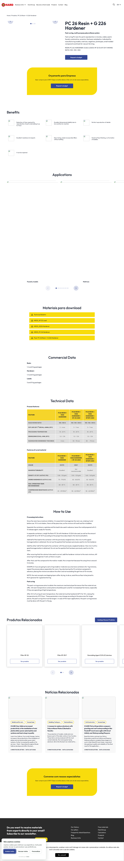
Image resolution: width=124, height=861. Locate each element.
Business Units (19, 5)
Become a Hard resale (43, 5)
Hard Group (31, 5)
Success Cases (30, 722)
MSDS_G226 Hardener (42, 326)
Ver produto (25, 661)
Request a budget (76, 57)
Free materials (103, 827)
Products (54, 5)
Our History (75, 827)
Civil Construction (90, 722)
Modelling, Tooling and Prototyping (55, 722)
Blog (66, 5)
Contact (60, 5)
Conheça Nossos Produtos (106, 620)
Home (8, 15)
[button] (55, 21)
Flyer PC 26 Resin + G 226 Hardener (46, 338)
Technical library (68, 722)
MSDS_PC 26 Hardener (42, 332)
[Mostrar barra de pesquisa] (114, 4)
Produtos (14, 15)
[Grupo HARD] (7, 5)
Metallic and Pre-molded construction (18, 722)
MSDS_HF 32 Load (40, 320)
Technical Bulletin (40, 315)
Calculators (102, 832)
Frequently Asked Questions (80, 832)
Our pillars (74, 830)
